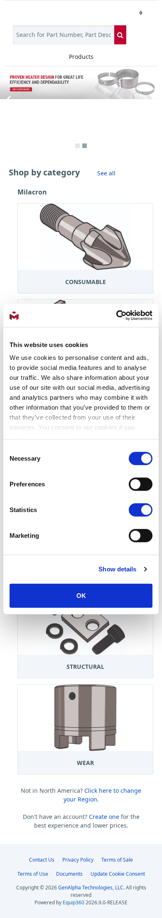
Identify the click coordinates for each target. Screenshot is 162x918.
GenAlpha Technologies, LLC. (91, 887)
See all (106, 173)
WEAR (85, 763)
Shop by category (44, 172)
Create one (105, 817)
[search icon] (120, 34)
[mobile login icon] (127, 12)
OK (81, 595)
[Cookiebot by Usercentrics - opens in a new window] (116, 315)
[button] (8, 100)
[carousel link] (81, 82)
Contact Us (41, 859)
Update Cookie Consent (118, 873)
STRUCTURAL (85, 666)
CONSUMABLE (85, 282)
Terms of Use (32, 873)
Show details (117, 569)
